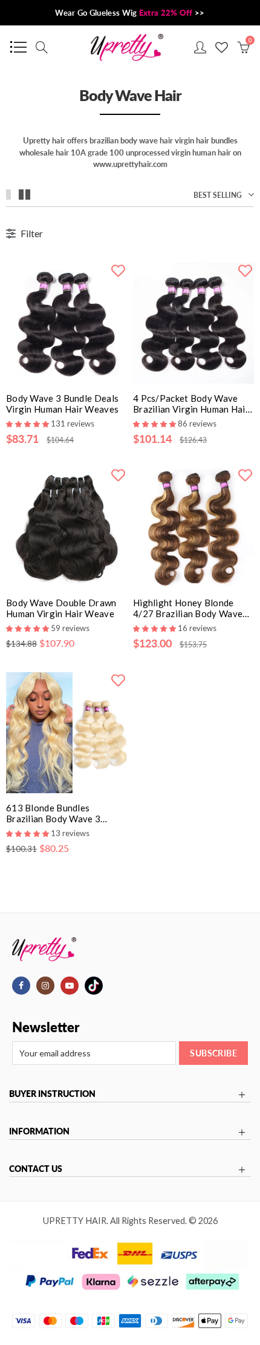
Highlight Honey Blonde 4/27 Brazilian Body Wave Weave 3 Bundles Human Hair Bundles (187, 608)
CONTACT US (35, 1169)
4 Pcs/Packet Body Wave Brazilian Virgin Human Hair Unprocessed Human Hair (191, 403)
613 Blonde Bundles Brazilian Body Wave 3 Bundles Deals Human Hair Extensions (61, 813)
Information (39, 1131)
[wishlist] (118, 270)
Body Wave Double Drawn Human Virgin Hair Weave (61, 608)
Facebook (21, 986)
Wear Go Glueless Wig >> (129, 13)
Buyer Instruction (52, 1094)
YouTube (69, 986)
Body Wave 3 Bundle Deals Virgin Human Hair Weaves (62, 403)
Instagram (45, 986)
